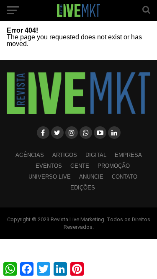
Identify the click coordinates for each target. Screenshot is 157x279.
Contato (124, 177)
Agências (29, 155)
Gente (79, 166)
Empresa (128, 155)
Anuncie (91, 177)
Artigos (64, 155)
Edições (82, 187)
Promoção (114, 166)
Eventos (49, 166)
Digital (95, 155)
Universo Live (49, 177)
